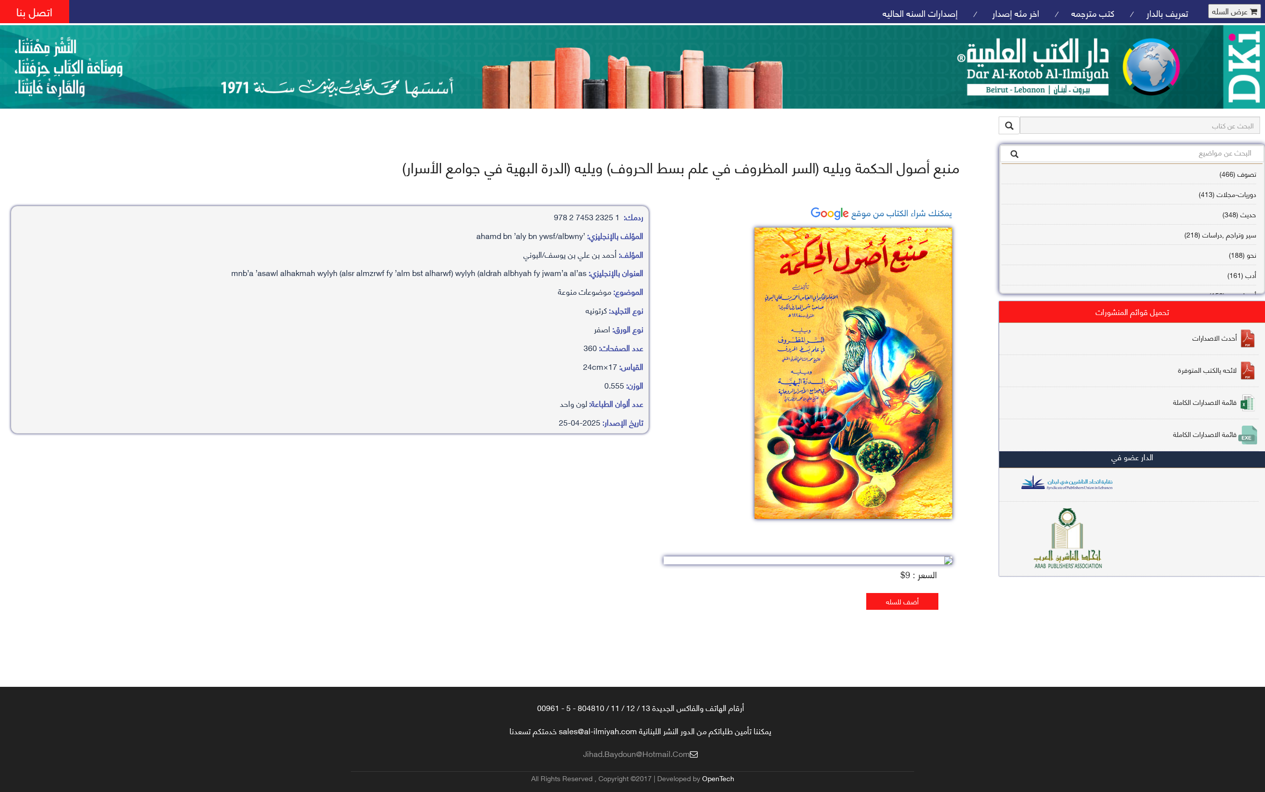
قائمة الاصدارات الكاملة (1205, 401)
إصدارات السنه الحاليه (920, 12)
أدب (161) (1241, 274)
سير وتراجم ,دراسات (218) (1220, 234)
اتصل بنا (34, 11)
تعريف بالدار (1167, 12)
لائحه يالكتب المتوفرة (1207, 369)
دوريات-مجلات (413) (1227, 193)
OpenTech (718, 778)
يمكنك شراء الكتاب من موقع (900, 212)
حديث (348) (1239, 214)
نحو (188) (1242, 254)
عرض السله (1231, 11)
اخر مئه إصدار (1014, 12)
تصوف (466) (1238, 173)
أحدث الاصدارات (1214, 337)
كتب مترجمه (1092, 12)
